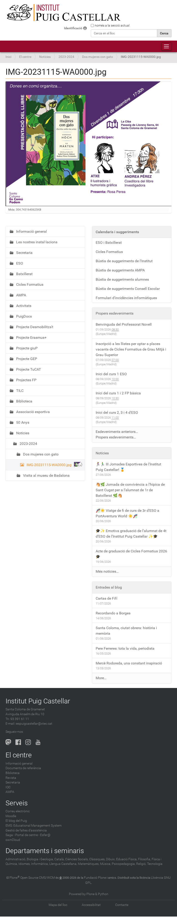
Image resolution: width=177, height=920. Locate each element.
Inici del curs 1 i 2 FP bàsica (118, 393)
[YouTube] (38, 742)
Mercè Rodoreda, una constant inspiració (129, 663)
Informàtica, (40, 864)
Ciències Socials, (76, 859)
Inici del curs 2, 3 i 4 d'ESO (117, 412)
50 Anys (22, 422)
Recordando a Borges (113, 613)
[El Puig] (63, 12)
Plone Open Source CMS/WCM (32, 878)
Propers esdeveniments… (116, 437)
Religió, (141, 864)
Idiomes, (24, 864)
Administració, (16, 859)
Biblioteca (23, 401)
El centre (25, 57)
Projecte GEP (26, 359)
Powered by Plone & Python (88, 894)
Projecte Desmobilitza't (34, 327)
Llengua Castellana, (63, 864)
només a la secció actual (112, 25)
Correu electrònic (18, 811)
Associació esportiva (32, 412)
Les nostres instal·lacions (36, 242)
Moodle (11, 816)
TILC (19, 390)
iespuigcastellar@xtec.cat (34, 724)
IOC (8, 787)
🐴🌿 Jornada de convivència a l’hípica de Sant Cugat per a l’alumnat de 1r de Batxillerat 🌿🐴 (130, 490)
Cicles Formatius (29, 284)
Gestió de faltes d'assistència (26, 830)
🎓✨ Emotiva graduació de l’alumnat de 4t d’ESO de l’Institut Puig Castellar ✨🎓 (131, 534)
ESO (19, 263)
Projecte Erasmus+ (31, 337)
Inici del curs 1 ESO (111, 374)
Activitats (23, 306)
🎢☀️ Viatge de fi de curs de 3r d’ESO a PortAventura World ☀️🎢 (127, 513)
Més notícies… (107, 571)
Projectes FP (25, 380)
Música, (105, 864)
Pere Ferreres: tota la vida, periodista (125, 648)
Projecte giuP (26, 348)
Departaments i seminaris (45, 851)
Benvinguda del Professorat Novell (124, 324)
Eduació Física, (126, 859)
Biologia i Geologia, (40, 859)
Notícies (45, 57)
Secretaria (23, 252)
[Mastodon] (8, 742)
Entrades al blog (109, 587)
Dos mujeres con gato (97, 57)
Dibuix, (110, 859)
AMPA (20, 295)
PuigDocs (23, 316)
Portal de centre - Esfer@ (32, 835)
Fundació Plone (95, 878)
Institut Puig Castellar (38, 701)
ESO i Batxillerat (109, 242)
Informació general (31, 231)
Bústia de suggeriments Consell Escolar (128, 288)
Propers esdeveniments (114, 313)
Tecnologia (154, 864)
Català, (59, 859)
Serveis (17, 803)
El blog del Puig (16, 821)
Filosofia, (144, 859)
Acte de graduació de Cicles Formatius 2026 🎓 (131, 554)
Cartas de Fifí (106, 598)
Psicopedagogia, (124, 864)
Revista (11, 778)
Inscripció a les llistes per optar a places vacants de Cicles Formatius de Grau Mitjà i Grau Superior (131, 349)
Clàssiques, (97, 859)
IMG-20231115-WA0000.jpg (49, 465)
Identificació (73, 28)
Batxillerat (23, 274)
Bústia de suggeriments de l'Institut (124, 261)
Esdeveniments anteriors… (117, 431)
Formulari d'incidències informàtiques (126, 298)
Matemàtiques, (88, 864)
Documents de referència (23, 768)
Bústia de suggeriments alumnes (122, 279)
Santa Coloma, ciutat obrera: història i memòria (126, 631)
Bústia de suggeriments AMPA (120, 270)
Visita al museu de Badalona (46, 475)
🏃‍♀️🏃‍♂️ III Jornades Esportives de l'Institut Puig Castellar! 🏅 (128, 467)
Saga (9, 835)
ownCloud (13, 840)
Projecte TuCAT (28, 369)
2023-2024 (66, 57)
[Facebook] (18, 742)
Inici (8, 57)
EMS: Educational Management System (34, 826)
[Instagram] (28, 742)
